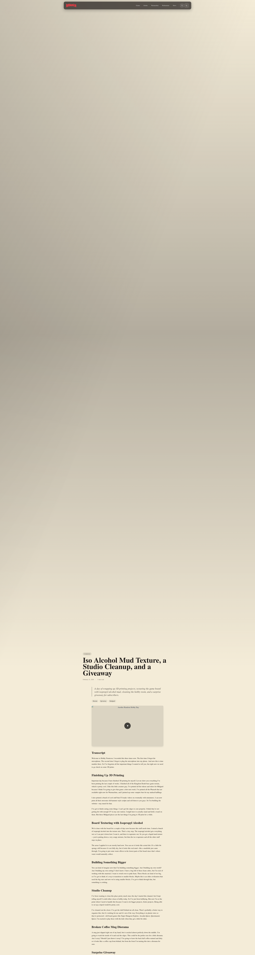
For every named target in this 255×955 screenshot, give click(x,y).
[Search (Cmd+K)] (182, 5)
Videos (87, 654)
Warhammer (165, 5)
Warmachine (155, 5)
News (174, 5)
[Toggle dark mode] (186, 5)
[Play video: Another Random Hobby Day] (127, 726)
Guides (146, 5)
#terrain (95, 701)
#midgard (112, 701)
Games (138, 5)
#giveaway (103, 701)
